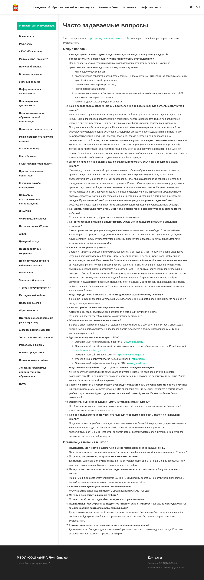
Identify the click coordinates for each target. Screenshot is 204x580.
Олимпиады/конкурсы (32, 218)
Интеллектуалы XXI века (33, 226)
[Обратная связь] (197, 7)
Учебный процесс (29, 81)
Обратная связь (28, 310)
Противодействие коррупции (30, 251)
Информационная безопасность (30, 91)
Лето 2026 (25, 211)
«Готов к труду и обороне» (35, 287)
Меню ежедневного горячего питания (36, 139)
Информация (150, 7)
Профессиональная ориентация (31, 173)
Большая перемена (30, 74)
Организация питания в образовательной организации (33, 117)
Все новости (26, 36)
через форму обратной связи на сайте (109, 38)
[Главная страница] (191, 7)
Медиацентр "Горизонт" (33, 59)
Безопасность (27, 272)
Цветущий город (29, 241)
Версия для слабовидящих (38, 25)
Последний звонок (30, 66)
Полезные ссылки (30, 303)
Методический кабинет (32, 295)
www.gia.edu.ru (136, 363)
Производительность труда (36, 129)
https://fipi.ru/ (138, 359)
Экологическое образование (36, 337)
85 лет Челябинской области (36, 163)
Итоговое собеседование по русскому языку (36, 320)
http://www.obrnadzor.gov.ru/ (90, 350)
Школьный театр (29, 148)
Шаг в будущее (28, 156)
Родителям (25, 44)
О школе (129, 7)
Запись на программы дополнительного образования (32, 372)
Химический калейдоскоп (34, 329)
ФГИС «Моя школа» (30, 51)
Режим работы (108, 7)
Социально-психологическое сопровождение (29, 199)
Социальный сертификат (34, 360)
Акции (23, 233)
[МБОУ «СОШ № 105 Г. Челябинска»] (15, 7)
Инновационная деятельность (28, 103)
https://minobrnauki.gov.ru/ (130, 354)
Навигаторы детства (31, 352)
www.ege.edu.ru (134, 341)
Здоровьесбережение (32, 280)
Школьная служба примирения (30, 185)
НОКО (22, 383)
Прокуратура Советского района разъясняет (34, 263)
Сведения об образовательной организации (63, 7)
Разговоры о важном (31, 345)
